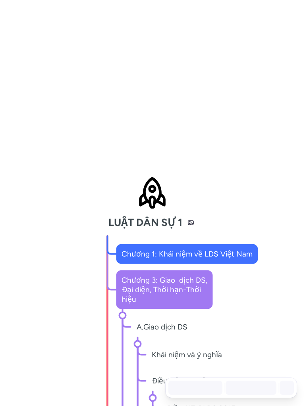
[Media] (191, 222)
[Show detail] (286, 388)
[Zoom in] (267, 388)
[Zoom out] (232, 388)
